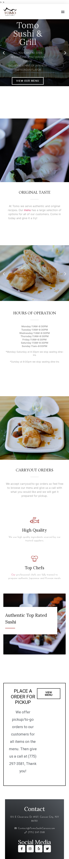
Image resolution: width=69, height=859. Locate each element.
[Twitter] (47, 848)
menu (27, 210)
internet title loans (49, 218)
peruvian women (17, 99)
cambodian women (22, 110)
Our (13, 575)
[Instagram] (30, 848)
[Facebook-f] (21, 848)
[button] (63, 11)
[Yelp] (38, 848)
